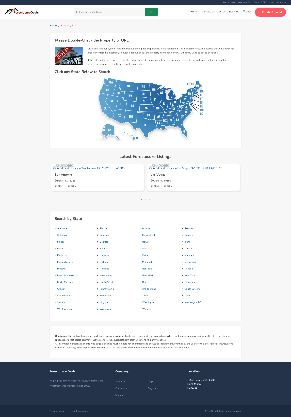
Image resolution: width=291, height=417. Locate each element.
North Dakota (107, 282)
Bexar (60, 180)
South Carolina (193, 289)
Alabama (62, 228)
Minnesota (147, 262)
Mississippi (190, 262)
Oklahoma (190, 282)
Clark (156, 180)
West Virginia (64, 309)
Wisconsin (105, 309)
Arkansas (190, 228)
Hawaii (146, 241)
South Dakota (64, 295)
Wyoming (147, 309)
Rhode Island (149, 289)
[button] (141, 199)
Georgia (104, 241)
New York (190, 275)
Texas (145, 295)
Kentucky (62, 255)
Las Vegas (158, 175)
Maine (145, 255)
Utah (187, 295)
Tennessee (105, 295)
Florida (60, 241)
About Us (120, 381)
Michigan (104, 262)
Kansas (188, 248)
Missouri (61, 268)
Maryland (190, 255)
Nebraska (147, 268)
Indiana (103, 248)
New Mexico (148, 275)
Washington (148, 302)
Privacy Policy (57, 411)
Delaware (190, 235)
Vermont (61, 302)
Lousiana (104, 255)
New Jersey (106, 275)
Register (152, 388)
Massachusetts (65, 262)
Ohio (144, 282)
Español (233, 11)
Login (248, 11)
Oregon (61, 289)
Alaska (103, 228)
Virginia (104, 302)
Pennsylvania (107, 289)
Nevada (189, 268)
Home (194, 11)
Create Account (272, 12)
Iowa (144, 248)
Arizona (146, 228)
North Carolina (65, 282)
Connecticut (148, 235)
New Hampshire (65, 275)
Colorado (104, 235)
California (62, 235)
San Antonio (63, 175)
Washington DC (193, 302)
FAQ (222, 11)
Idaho (187, 241)
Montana (104, 268)
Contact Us (208, 11)
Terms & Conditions (78, 411)
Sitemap (119, 395)
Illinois (60, 248)
